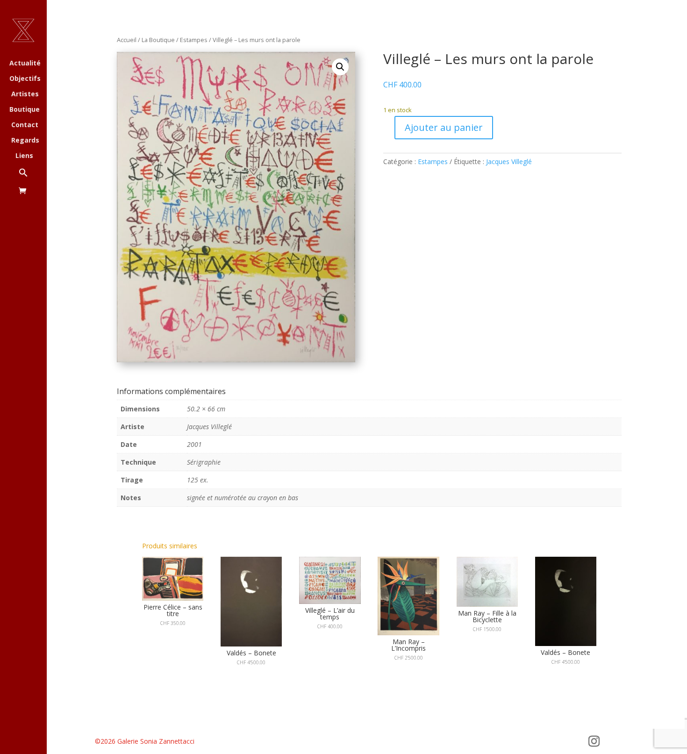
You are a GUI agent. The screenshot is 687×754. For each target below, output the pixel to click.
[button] (33, 177)
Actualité (25, 63)
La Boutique (158, 40)
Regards (25, 140)
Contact (24, 125)
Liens (24, 156)
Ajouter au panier (444, 127)
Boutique (24, 110)
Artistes (25, 94)
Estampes (194, 40)
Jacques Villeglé (509, 161)
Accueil (126, 40)
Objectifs (25, 79)
